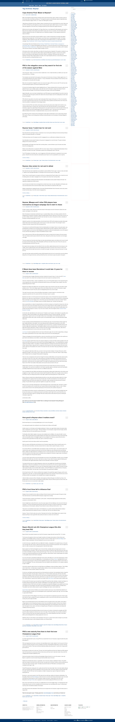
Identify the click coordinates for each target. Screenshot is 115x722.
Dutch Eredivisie (67, 711)
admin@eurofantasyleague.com (27, 708)
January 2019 (73, 53)
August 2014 (73, 120)
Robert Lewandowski (27, 625)
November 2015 (74, 101)
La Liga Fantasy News (29, 410)
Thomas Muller (34, 625)
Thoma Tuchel (57, 122)
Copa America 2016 (68, 714)
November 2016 (74, 86)
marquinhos (41, 122)
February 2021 (73, 21)
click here (27, 709)
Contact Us (55, 720)
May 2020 (72, 33)
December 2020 (74, 24)
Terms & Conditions (50, 720)
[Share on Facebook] (89, 720)
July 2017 (73, 76)
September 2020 (74, 27)
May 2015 (72, 109)
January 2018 (73, 68)
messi (47, 59)
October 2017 (73, 72)
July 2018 (73, 60)
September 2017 (74, 73)
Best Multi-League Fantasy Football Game (57, 3)
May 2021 (72, 17)
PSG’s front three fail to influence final (36, 489)
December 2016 (74, 84)
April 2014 (73, 125)
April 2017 (73, 79)
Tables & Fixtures (39, 709)
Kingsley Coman (51, 624)
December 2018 (74, 54)
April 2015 (73, 110)
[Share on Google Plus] (81, 720)
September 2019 (74, 43)
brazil (35, 59)
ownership (27, 411)
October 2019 (73, 41)
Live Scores (38, 708)
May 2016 (72, 93)
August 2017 (73, 74)
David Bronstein (36, 69)
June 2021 (73, 16)
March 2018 (73, 65)
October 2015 (73, 102)
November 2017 (74, 71)
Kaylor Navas (51, 578)
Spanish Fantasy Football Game (30, 46)
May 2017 (72, 78)
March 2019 (73, 50)
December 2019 (74, 39)
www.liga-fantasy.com (29, 402)
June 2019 (73, 46)
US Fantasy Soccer (68, 712)
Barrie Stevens (36, 130)
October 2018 (73, 57)
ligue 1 (40, 263)
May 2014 (72, 124)
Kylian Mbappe (36, 122)
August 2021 (73, 13)
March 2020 (73, 35)
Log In (82, 1)
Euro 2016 (66, 713)
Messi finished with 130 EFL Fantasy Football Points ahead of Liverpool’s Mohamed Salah (44, 41)
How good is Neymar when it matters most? (38, 417)
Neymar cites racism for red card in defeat (37, 166)
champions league (42, 695)
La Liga (49, 410)
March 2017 (73, 81)
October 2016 (73, 87)
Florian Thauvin (42, 195)
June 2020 (73, 31)
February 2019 (73, 52)
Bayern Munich (36, 624)
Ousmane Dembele (29, 301)
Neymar (49, 59)
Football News (28, 59)
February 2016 (73, 97)
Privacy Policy (38, 712)
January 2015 (73, 114)
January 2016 (73, 98)
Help (37, 710)
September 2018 (74, 58)
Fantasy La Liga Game (44, 410)
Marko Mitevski (35, 419)
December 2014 (74, 115)
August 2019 (73, 44)
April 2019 (73, 49)
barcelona (38, 410)
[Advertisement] (80, 146)
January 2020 (73, 38)
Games (51, 707)
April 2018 (73, 64)
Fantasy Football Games (69, 715)
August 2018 (73, 59)
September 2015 (74, 104)
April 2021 (73, 19)
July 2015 (73, 106)
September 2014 (74, 119)
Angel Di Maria (36, 520)
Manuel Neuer (61, 624)
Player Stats (52, 708)
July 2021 (73, 15)
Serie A (66, 708)
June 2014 (73, 123)
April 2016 (73, 95)
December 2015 (74, 100)
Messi (26, 340)
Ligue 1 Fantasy (42, 160)
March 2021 (73, 20)
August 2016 (73, 90)
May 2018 (72, 63)
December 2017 (74, 69)
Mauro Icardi (45, 122)
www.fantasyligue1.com (49, 693)
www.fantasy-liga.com (56, 59)
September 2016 (74, 88)
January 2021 (73, 22)
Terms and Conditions (40, 711)
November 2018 (74, 55)
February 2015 (73, 112)
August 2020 (73, 29)
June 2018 (73, 62)
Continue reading (26, 157)
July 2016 (73, 91)
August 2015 (73, 105)
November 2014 (74, 116)
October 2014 (73, 117)
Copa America (38, 59)
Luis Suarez (24, 332)
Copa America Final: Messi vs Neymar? (36, 13)
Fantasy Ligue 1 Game (49, 695)
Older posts (24, 701)
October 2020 (73, 26)
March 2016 (73, 96)
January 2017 (73, 83)
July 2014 (73, 121)
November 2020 (74, 25)
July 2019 (73, 45)
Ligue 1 (66, 710)
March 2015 (73, 111)
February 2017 (73, 82)
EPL (65, 707)
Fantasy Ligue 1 (36, 160)
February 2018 (73, 67)
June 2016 (73, 92)
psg (52, 59)
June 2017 (73, 77)
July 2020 (73, 30)
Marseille (52, 195)
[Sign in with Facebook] (88, 1)
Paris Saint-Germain (51, 160)
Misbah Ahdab (34, 14)
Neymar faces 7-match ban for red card (36, 128)
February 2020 (73, 36)
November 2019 (74, 40)
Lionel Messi (43, 59)
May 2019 (72, 48)
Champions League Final (43, 624)
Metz (49, 122)
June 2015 (73, 107)
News (40, 5)
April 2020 (73, 34)
